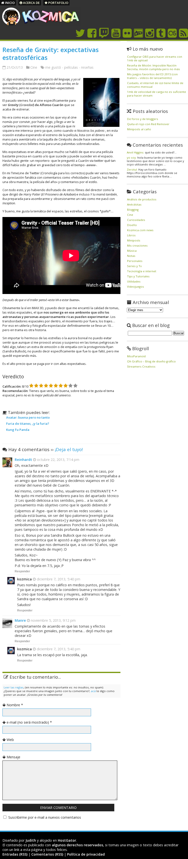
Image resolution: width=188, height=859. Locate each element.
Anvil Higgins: (135, 152)
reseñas (87, 67)
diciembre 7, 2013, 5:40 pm (58, 579)
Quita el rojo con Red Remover (148, 124)
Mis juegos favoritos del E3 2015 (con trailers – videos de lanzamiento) (152, 76)
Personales (134, 261)
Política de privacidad (86, 854)
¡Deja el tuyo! (69, 449)
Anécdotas (134, 204)
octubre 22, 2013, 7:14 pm (57, 459)
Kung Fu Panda (17, 429)
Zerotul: (132, 169)
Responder (22, 571)
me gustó (53, 67)
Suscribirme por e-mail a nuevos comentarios (44, 817)
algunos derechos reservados (77, 845)
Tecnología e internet (141, 271)
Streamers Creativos (141, 366)
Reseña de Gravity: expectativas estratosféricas (50, 53)
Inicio (9, 2)
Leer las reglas (14, 687)
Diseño (132, 225)
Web (10, 739)
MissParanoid (136, 356)
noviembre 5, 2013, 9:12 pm (53, 620)
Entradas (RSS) (14, 854)
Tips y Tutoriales (138, 276)
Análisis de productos (141, 199)
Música (132, 250)
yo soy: (132, 157)
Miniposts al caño (139, 129)
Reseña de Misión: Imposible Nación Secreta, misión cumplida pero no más (153, 67)
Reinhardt (23, 459)
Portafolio (57, 2)
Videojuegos (135, 286)
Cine (33, 67)
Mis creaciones (137, 245)
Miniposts (133, 240)
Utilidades (134, 281)
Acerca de (31, 2)
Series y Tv (134, 266)
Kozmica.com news (140, 230)
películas (71, 67)
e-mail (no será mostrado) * (29, 722)
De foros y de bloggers (142, 119)
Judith (30, 840)
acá (93, 691)
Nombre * (15, 705)
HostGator (67, 840)
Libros (131, 235)
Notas (131, 256)
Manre (20, 620)
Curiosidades (136, 220)
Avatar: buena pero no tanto (28, 417)
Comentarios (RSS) (47, 854)
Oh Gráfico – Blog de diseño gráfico (151, 361)
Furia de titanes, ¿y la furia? (27, 423)
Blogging (133, 209)
